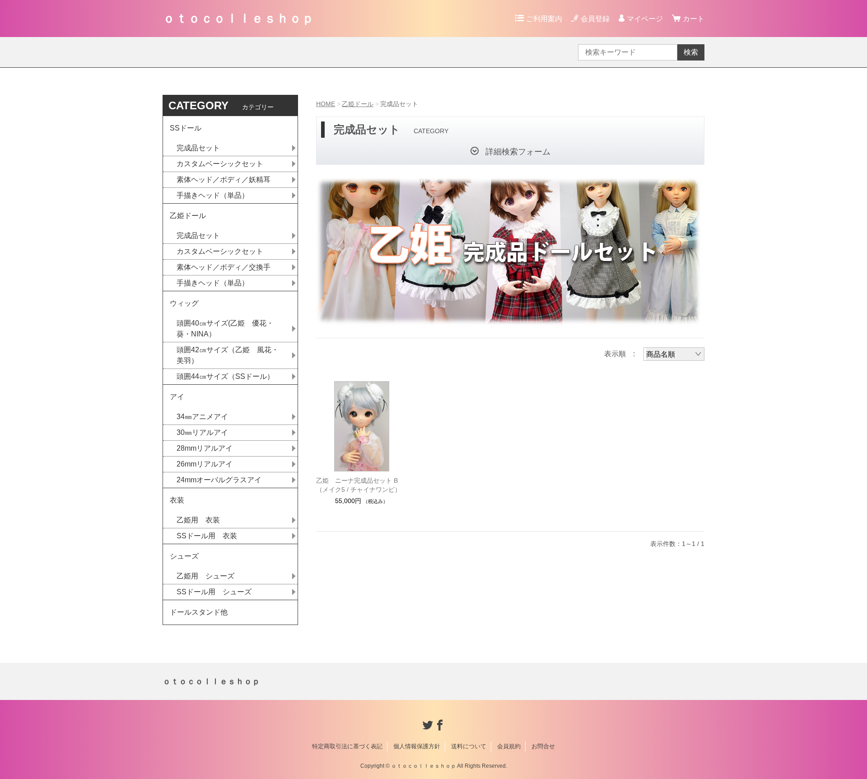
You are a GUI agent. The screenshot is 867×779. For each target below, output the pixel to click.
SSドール (185, 128)
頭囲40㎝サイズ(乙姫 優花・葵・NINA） (225, 328)
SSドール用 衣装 (207, 536)
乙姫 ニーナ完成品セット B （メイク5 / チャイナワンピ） (358, 485)
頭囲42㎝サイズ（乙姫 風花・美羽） (228, 355)
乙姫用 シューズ (205, 576)
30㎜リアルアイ (202, 432)
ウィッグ (184, 303)
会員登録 (595, 19)
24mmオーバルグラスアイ (219, 480)
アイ (177, 397)
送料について (468, 746)
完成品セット (198, 148)
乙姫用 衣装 (198, 520)
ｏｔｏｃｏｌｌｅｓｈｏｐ (238, 18)
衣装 (177, 500)
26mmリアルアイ (205, 464)
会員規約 (509, 746)
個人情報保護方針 (416, 746)
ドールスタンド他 (199, 612)
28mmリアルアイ (205, 448)
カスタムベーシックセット (220, 164)
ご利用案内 (544, 19)
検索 (691, 52)
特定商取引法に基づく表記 (347, 746)
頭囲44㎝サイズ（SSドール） (225, 376)
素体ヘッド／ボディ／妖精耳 (223, 179)
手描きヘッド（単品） (213, 195)
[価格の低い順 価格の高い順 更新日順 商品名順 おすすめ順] (673, 354)
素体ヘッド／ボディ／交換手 (223, 267)
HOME (325, 103)
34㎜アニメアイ (202, 416)
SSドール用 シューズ (214, 592)
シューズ (184, 556)
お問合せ (543, 746)
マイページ (645, 19)
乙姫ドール (357, 103)
